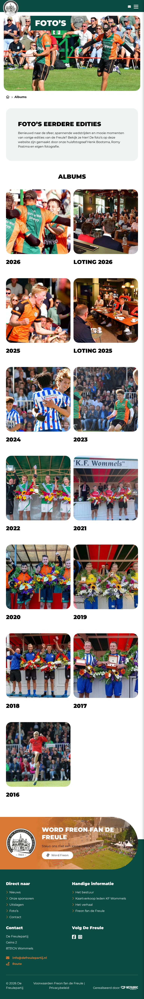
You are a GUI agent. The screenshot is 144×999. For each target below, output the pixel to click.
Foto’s (13, 911)
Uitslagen (16, 904)
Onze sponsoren (21, 898)
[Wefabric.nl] (129, 988)
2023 (81, 439)
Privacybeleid (59, 987)
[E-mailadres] (129, 6)
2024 (13, 439)
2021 (80, 528)
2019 (80, 617)
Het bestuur (84, 892)
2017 (80, 705)
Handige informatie (93, 883)
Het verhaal (84, 904)
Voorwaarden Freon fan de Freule (58, 983)
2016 (13, 794)
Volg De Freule (88, 927)
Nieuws (15, 892)
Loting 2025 (93, 350)
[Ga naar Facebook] (74, 936)
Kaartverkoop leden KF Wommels (100, 898)
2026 (13, 261)
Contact (15, 917)
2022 (13, 528)
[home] (10, 8)
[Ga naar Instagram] (80, 936)
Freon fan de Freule (90, 911)
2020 (13, 617)
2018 (13, 705)
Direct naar (18, 883)
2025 (13, 350)
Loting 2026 (93, 261)
